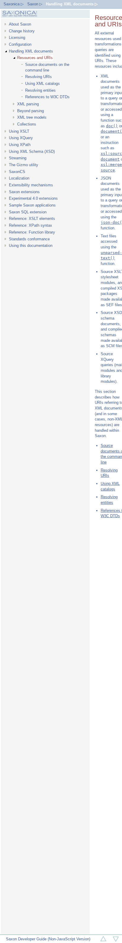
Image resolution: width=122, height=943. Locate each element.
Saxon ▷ (34, 4)
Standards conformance (29, 239)
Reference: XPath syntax (30, 225)
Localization (19, 178)
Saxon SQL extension (27, 212)
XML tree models (31, 117)
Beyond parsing (30, 111)
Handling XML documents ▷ (72, 4)
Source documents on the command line (47, 67)
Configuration (20, 44)
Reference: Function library (32, 232)
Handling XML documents (31, 51)
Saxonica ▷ (14, 4)
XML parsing (28, 104)
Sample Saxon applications (32, 205)
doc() (112, 126)
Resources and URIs (35, 57)
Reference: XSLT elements (32, 218)
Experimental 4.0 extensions (33, 198)
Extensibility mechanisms (31, 185)
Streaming (17, 158)
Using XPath (19, 144)
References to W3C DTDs (47, 97)
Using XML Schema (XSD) (32, 151)
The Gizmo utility (23, 165)
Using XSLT (19, 131)
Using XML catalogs (42, 83)
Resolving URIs (38, 76)
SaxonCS (17, 171)
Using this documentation (30, 245)
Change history (22, 31)
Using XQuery (21, 138)
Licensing (17, 37)
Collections (26, 124)
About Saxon (20, 24)
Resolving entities (40, 90)
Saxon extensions (24, 192)
